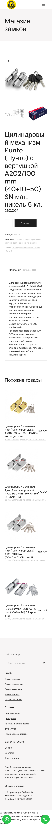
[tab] (15, 270)
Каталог (15, 439)
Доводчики (10, 718)
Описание (15, 270)
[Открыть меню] (43, 4)
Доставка (9, 752)
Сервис (8, 747)
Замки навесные (13, 689)
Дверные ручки (12, 713)
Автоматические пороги (17, 723)
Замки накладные (14, 684)
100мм (18, 239)
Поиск (44, 663)
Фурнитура (10, 728)
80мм (7, 618)
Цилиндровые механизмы (25, 243)
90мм (7, 500)
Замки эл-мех (12, 694)
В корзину (25, 223)
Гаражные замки (13, 699)
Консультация (12, 758)
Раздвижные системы (16, 733)
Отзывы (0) (29, 270)
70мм (7, 439)
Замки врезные (12, 679)
